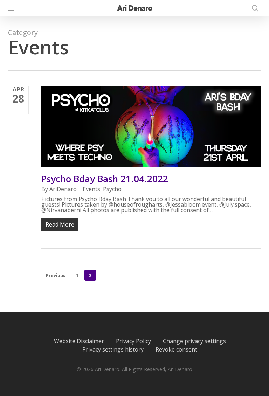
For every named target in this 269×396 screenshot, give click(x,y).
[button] (12, 8)
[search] (253, 8)
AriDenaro (63, 189)
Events (91, 189)
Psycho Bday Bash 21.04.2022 (104, 178)
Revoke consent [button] (176, 349)
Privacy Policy (133, 341)
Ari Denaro (134, 8)
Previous (55, 275)
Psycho (112, 189)
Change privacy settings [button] (194, 341)
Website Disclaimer (79, 341)
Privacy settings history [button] (113, 349)
